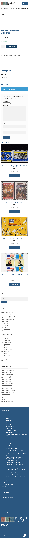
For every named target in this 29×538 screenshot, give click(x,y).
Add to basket (11, 46)
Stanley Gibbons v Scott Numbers (14, 472)
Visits (3, 403)
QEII (16, 8)
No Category (5, 359)
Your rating (6, 101)
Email (4, 130)
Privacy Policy (5, 505)
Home (3, 8)
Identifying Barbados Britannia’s (14, 462)
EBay (3, 397)
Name (4, 123)
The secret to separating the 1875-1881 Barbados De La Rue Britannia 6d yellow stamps (15, 469)
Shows (3, 399)
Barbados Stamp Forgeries (8, 392)
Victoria (5, 332)
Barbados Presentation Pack (8, 386)
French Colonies (7, 355)
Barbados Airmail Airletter (8, 312)
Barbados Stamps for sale (8, 395)
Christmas (19, 55)
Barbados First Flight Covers (8, 376)
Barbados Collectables (7, 372)
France (5, 353)
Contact (4, 486)
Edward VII (6, 323)
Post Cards (11, 441)
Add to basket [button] (14, 175)
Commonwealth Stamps (7, 334)
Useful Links (9, 480)
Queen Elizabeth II (10, 426)
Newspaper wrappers (14, 439)
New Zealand (7, 344)
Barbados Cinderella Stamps (8, 370)
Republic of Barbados (11, 430)
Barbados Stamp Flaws (11, 460)
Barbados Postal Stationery (8, 383)
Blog (3, 482)
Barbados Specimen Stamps (8, 390)
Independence (7, 329)
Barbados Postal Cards (7, 317)
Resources (5, 447)
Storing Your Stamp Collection (13, 474)
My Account (5, 535)
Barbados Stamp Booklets (8, 319)
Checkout (4, 501)
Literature (4, 357)
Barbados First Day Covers (8, 314)
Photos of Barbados (10, 478)
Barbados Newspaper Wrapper (9, 316)
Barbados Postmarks (7, 385)
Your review (6, 105)
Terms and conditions (7, 507)
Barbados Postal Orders (7, 381)
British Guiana (7, 340)
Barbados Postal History (7, 379)
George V (6, 325)
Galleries (4, 417)
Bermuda (6, 338)
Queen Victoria (9, 418)
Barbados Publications (7, 388)
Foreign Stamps (5, 351)
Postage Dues (9, 428)
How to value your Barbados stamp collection (17, 476)
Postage (4, 360)
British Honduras (7, 342)
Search (3, 302)
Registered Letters (13, 443)
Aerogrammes (12, 437)
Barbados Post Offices (7, 377)
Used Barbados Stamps (7, 401)
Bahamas (6, 336)
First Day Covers (10, 432)
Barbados (5, 55)
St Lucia (5, 347)
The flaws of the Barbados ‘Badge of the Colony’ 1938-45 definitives (14, 457)
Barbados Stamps (10, 8)
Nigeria (5, 345)
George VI (6, 327)
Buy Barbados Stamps (7, 484)
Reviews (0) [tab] (3, 66)
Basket (4, 503)
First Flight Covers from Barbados (14, 445)
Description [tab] (4, 62)
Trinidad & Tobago (8, 349)
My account (5, 499)
